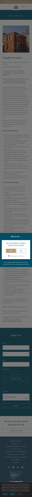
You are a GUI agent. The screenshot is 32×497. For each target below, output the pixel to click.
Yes (11, 251)
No (21, 251)
